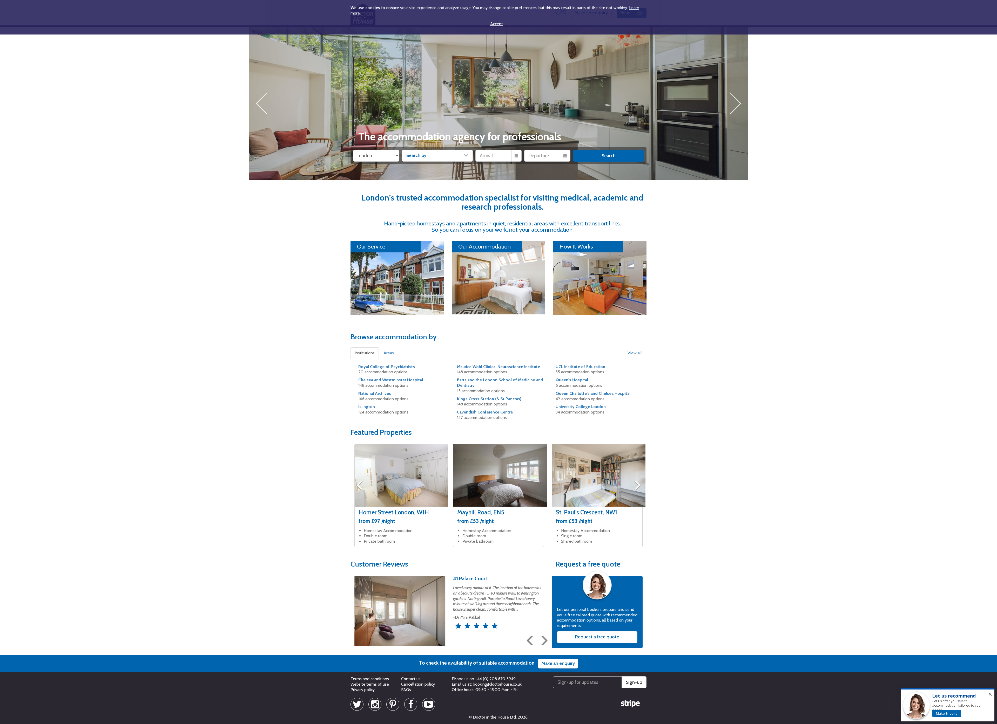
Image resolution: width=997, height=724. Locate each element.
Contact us (410, 678)
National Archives (374, 393)
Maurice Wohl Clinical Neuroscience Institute (498, 366)
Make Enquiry (947, 713)
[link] (946, 713)
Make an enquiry (558, 663)
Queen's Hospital (572, 379)
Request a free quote (597, 637)
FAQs (406, 689)
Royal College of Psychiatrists (386, 366)
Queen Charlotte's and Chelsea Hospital (593, 393)
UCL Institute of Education (580, 366)
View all (635, 352)
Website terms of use (370, 684)
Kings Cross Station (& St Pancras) (489, 398)
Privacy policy (363, 689)
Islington (366, 406)
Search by (416, 155)
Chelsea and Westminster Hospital (390, 379)
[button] (365, 353)
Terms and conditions (370, 678)
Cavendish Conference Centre (485, 412)
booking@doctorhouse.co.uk (497, 684)
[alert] (947, 705)
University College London (581, 406)
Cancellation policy (418, 684)
